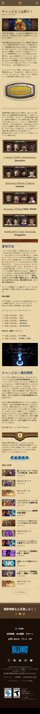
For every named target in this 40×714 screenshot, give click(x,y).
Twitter (34, 447)
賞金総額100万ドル (11, 47)
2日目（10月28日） (11, 318)
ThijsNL (16, 157)
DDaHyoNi (30, 231)
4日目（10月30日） (11, 323)
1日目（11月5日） (11, 336)
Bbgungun (10, 183)
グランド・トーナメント (22, 264)
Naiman (20, 183)
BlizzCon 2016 (16, 43)
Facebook (7, 450)
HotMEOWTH (10, 231)
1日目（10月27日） (11, 315)
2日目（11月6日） (11, 338)
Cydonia (8, 157)
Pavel (21, 231)
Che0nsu (29, 183)
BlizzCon (5, 133)
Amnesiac (8, 209)
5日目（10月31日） (11, 326)
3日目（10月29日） (11, 321)
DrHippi (18, 209)
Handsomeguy (28, 157)
